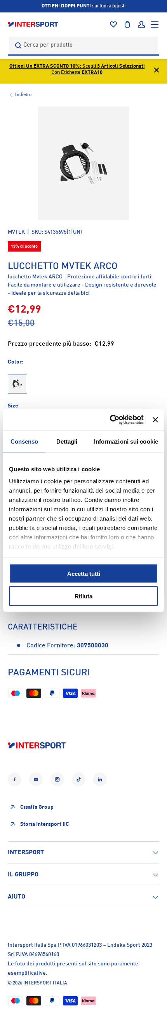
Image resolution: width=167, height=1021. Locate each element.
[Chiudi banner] (155, 419)
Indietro (23, 95)
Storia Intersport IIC (44, 824)
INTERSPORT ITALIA (45, 983)
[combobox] (83, 45)
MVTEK (16, 232)
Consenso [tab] (24, 441)
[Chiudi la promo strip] (156, 71)
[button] (127, 24)
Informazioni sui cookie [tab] (126, 441)
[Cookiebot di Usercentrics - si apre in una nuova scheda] (110, 420)
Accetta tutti (83, 573)
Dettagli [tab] (67, 441)
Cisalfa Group (37, 807)
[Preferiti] (113, 24)
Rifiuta (83, 596)
